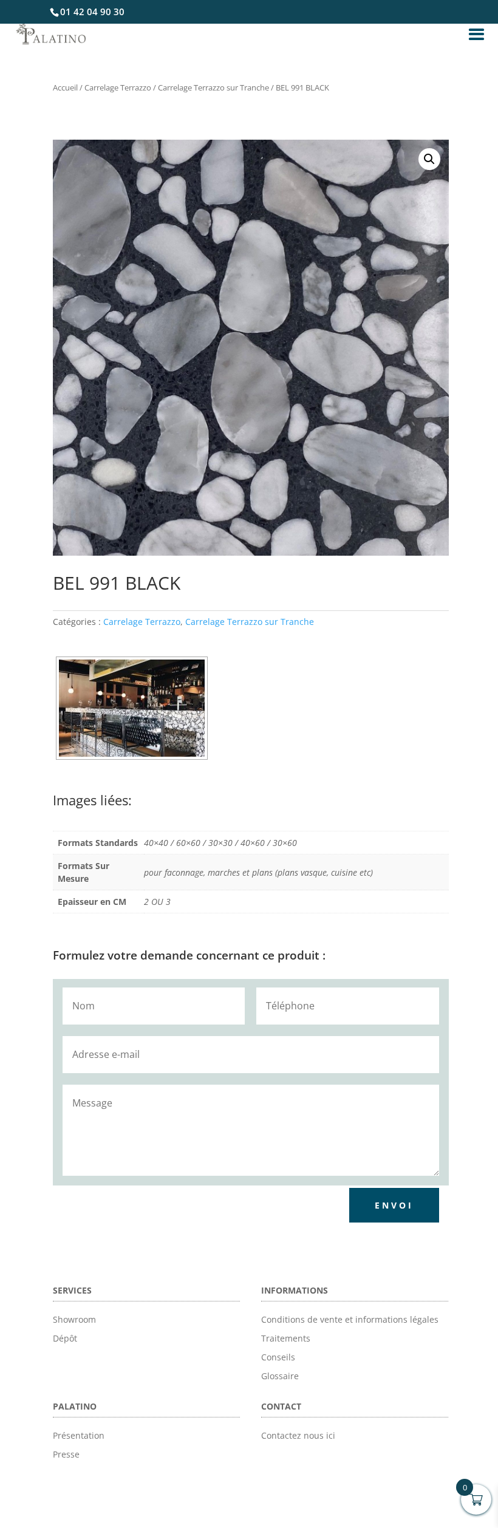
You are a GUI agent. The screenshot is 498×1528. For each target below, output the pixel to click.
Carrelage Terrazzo (117, 87)
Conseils (278, 1357)
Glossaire (280, 1376)
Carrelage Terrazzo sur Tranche (213, 87)
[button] (429, 159)
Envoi (394, 1205)
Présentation (78, 1435)
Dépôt (65, 1338)
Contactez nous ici (298, 1435)
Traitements (285, 1338)
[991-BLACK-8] (132, 708)
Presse (66, 1454)
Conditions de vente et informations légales (349, 1319)
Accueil (65, 87)
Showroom (74, 1319)
